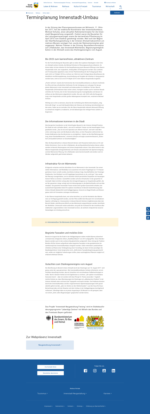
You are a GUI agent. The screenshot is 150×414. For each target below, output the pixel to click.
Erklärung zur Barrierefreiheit (95, 406)
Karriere (90, 2)
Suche (120, 8)
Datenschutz (59, 406)
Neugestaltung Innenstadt (49, 345)
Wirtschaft (110, 6)
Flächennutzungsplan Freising (62, 2)
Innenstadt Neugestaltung (79, 2)
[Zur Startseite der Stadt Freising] (32, 5)
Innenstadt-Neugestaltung (75, 393)
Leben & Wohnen (51, 6)
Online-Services (48, 2)
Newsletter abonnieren (50, 373)
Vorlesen (70, 406)
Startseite (31, 13)
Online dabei (46, 13)
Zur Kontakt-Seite (50, 367)
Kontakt (96, 2)
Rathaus (65, 6)
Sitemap (80, 406)
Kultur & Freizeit (80, 6)
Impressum (48, 406)
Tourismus (96, 6)
